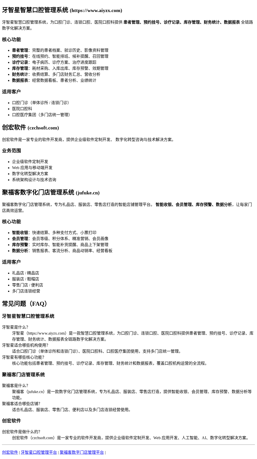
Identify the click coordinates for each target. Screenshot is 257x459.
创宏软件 (10, 452)
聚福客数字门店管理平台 (82, 452)
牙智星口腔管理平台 (39, 452)
